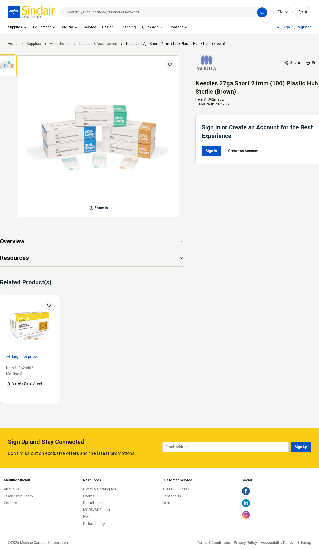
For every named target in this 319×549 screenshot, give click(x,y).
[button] (262, 12)
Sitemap (304, 543)
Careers (10, 503)
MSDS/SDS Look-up (99, 510)
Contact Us (171, 496)
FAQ (86, 517)
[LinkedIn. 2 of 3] (246, 506)
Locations (170, 503)
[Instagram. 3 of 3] (246, 518)
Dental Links (93, 503)
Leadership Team (18, 496)
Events (89, 496)
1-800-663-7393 (175, 489)
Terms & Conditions (213, 543)
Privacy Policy (245, 543)
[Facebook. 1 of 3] (246, 494)
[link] (31, 12)
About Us (11, 489)
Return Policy (94, 524)
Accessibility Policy (277, 543)
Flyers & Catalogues (99, 489)
